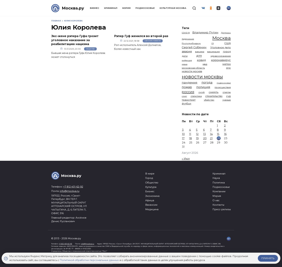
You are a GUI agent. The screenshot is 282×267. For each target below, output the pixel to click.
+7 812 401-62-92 (73, 186)
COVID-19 (186, 33)
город (227, 51)
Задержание (188, 39)
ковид (201, 60)
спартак (227, 92)
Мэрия (126, 8)
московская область (193, 68)
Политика (218, 182)
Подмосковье (145, 8)
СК (213, 43)
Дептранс (226, 33)
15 (218, 134)
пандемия (189, 82)
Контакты (218, 204)
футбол (186, 103)
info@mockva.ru (69, 191)
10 (183, 134)
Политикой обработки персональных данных (89, 260)
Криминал (110, 8)
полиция (203, 87)
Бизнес (94, 8)
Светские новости (153, 41)
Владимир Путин (205, 32)
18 (190, 138)
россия (188, 92)
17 (183, 138)
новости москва (192, 71)
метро (226, 64)
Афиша (149, 200)
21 (211, 138)
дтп (199, 56)
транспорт (189, 99)
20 (205, 138)
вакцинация (213, 51)
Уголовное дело (220, 47)
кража (184, 64)
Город (149, 178)
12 (197, 134)
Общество (90, 49)
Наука (216, 178)
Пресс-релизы (221, 209)
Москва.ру (73, 8)
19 (197, 138)
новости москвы (202, 76)
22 (218, 138)
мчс (228, 67)
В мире (149, 173)
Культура (150, 187)
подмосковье (224, 83)
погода (207, 82)
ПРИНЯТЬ (267, 258)
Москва (221, 38)
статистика (196, 96)
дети (185, 56)
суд (228, 96)
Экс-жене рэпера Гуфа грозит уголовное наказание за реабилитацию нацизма (75, 40)
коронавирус (221, 60)
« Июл (186, 158)
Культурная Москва (173, 8)
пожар (187, 87)
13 (204, 134)
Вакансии (151, 204)
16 (225, 134)
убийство (209, 100)
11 (190, 134)
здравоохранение (221, 56)
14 (211, 134)
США (227, 43)
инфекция (187, 60)
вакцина (199, 51)
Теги (185, 28)
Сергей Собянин (194, 47)
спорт (184, 96)
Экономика (152, 196)
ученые (226, 100)
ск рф (201, 92)
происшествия (223, 87)
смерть (213, 92)
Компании (218, 191)
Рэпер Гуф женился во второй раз (141, 36)
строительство (213, 96)
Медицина (151, 209)
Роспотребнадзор (191, 43)
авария (187, 51)
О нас (215, 200)
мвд (205, 64)
